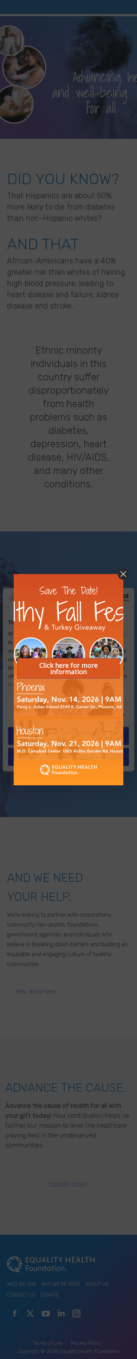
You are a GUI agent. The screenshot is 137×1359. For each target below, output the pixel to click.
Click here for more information (68, 668)
